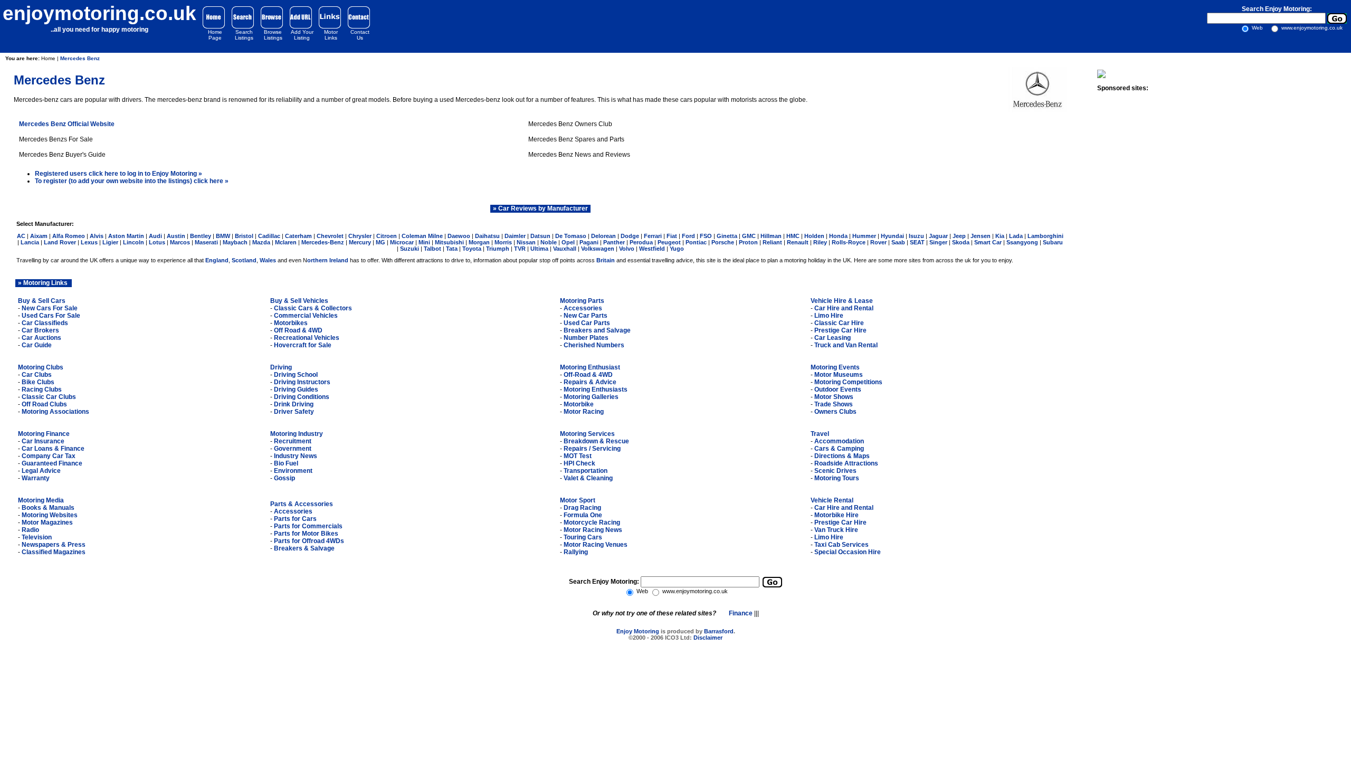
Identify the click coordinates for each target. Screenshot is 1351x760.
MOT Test (578, 456)
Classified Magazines (53, 552)
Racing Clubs (42, 389)
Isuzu (916, 236)
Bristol (244, 236)
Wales (268, 260)
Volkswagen (597, 248)
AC (21, 236)
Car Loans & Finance (53, 448)
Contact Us (359, 35)
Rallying (576, 552)
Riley (820, 242)
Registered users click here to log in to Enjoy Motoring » (118, 173)
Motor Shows (833, 397)
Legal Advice (41, 470)
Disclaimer (707, 637)
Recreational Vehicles (306, 337)
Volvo (626, 248)
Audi (155, 236)
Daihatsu (487, 236)
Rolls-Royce (848, 242)
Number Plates (586, 337)
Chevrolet (330, 236)
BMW (223, 236)
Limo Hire (828, 315)
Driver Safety (294, 411)
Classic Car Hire (839, 323)
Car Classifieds (45, 323)
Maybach (235, 242)
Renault (797, 242)
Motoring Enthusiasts (595, 389)
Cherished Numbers (594, 345)
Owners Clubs (835, 411)
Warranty (36, 478)
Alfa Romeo (68, 236)
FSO (706, 236)
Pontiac (697, 242)
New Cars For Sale (49, 308)
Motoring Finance (44, 434)
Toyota (471, 248)
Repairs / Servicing (592, 448)
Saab (898, 242)
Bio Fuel (286, 463)
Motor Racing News (593, 530)
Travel (820, 434)
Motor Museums (838, 374)
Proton (748, 242)
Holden (814, 236)
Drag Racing (582, 507)
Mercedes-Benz (322, 242)
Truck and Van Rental (846, 345)
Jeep (959, 236)
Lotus (157, 242)
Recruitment (292, 441)
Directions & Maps (842, 456)
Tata (452, 248)
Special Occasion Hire (847, 552)
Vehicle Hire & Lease (842, 301)
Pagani (588, 242)
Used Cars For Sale (50, 315)
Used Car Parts (587, 323)
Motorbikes (291, 323)
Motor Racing (584, 411)
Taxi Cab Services (841, 544)
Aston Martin (126, 236)
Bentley (200, 236)
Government (292, 448)
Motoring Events (835, 367)
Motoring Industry (296, 434)
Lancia (31, 242)
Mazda (261, 242)
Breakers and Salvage (597, 330)
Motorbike (579, 404)
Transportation (585, 470)
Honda (838, 236)
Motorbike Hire (836, 515)
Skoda (960, 242)
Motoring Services (587, 434)
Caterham (298, 236)
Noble (548, 242)
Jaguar (938, 236)
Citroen (386, 236)
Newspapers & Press (53, 544)
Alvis (96, 236)
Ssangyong (1022, 242)
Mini (424, 242)
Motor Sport (577, 500)
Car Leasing (832, 337)
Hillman (771, 236)
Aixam (39, 236)
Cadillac (269, 236)
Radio (30, 530)
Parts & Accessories (301, 504)
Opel (568, 242)
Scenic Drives (835, 470)
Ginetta (727, 236)
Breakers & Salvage (304, 548)
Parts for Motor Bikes (306, 533)
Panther (614, 242)
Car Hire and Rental (843, 308)
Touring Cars (583, 537)
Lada (1016, 236)
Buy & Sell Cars (41, 301)
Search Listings (244, 35)
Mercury (360, 242)
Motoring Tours (836, 478)
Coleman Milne (422, 236)
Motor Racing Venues (595, 544)
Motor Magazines (47, 522)
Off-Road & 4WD (587, 374)
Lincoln (133, 242)
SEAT (917, 242)
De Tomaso (571, 236)
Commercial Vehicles (306, 315)
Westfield (652, 248)
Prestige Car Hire (840, 330)
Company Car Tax (48, 456)
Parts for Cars (295, 518)
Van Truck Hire (836, 530)
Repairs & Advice (590, 382)
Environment (293, 470)
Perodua (641, 242)
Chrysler (360, 236)
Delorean (603, 236)
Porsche (722, 242)
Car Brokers (40, 330)
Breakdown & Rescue (596, 441)
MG (380, 242)
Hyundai (892, 236)
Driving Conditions (301, 397)
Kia (1000, 236)
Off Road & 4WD (298, 330)
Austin (176, 236)
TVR (520, 248)
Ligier (110, 242)
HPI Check (579, 463)
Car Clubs (37, 374)
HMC (793, 236)
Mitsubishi (449, 242)
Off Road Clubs (44, 404)
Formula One (583, 515)
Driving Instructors (302, 382)
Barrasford (719, 631)
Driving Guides (296, 389)
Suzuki (409, 248)
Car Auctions (41, 337)
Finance (741, 613)
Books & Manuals (48, 507)
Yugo (677, 248)
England (217, 260)
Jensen (981, 236)
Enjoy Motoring (637, 631)
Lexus (89, 242)
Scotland (244, 260)
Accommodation (839, 441)
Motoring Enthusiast (590, 367)
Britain (605, 260)
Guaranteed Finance (52, 463)
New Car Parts (585, 315)
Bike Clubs (38, 382)
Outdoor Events (837, 389)
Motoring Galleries (591, 397)
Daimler (515, 236)
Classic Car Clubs (49, 397)
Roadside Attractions (846, 463)
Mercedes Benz (80, 58)
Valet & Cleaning (588, 478)
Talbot (432, 248)
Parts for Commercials (308, 526)
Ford (688, 236)
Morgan (479, 242)
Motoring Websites (50, 515)
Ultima (539, 248)
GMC (749, 236)
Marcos (180, 242)
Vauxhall (564, 248)
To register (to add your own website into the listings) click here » (132, 181)
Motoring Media (41, 500)
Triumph (497, 248)
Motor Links (331, 35)
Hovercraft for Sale (302, 345)
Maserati (207, 242)
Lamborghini (1045, 236)
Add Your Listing (302, 35)
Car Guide (37, 345)
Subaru (1053, 242)
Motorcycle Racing (592, 522)
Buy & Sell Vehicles (299, 301)
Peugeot (670, 242)
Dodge (630, 236)
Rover (879, 242)
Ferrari (653, 236)
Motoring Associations (55, 411)
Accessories (583, 308)
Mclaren (286, 242)
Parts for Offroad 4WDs (309, 541)
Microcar (402, 242)
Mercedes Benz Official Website (67, 124)
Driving (281, 367)
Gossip (284, 478)
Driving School (296, 374)
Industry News (295, 456)
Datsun (540, 236)
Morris (503, 242)
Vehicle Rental (832, 500)
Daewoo (459, 236)
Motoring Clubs (40, 367)
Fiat (672, 236)
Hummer (865, 236)
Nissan (526, 242)
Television (37, 537)
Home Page (215, 35)
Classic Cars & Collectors (313, 308)
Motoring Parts (582, 301)
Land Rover (60, 242)
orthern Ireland (327, 260)
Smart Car (988, 242)
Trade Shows (833, 404)
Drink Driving (293, 404)
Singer (938, 242)
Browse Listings (273, 35)
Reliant (772, 242)
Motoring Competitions (848, 382)
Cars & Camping (839, 448)
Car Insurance (43, 441)
